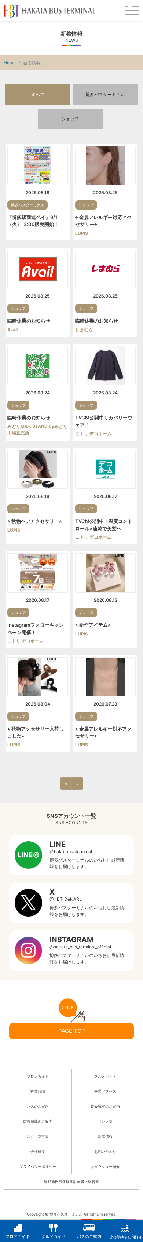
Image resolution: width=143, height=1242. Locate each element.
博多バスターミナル (105, 94)
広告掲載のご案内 (37, 1121)
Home (10, 62)
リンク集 (105, 1121)
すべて (37, 94)
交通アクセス (105, 1091)
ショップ (70, 118)
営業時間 (37, 1091)
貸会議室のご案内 (105, 1106)
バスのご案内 (38, 1106)
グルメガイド (105, 1076)
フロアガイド (38, 1076)
